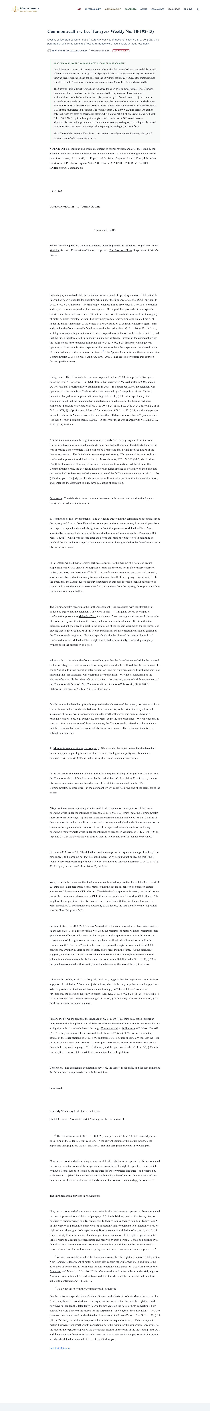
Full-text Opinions (60, 1348)
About (143, 9)
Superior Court (113, 9)
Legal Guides (157, 9)
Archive (188, 9)
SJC (79, 9)
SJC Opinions (121, 51)
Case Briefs (131, 9)
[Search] (198, 9)
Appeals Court (93, 9)
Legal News (174, 9)
